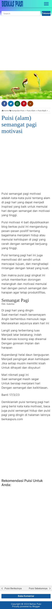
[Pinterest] (24, 104)
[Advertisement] (26, 43)
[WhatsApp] (17, 104)
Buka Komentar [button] (26, 596)
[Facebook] (4, 104)
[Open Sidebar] (46, 3)
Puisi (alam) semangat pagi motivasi (19, 124)
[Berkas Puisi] (12, 4)
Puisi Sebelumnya (38, 588)
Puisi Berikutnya (13, 588)
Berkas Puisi (35, 604)
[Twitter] (11, 104)
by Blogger (34, 606)
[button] (30, 104)
